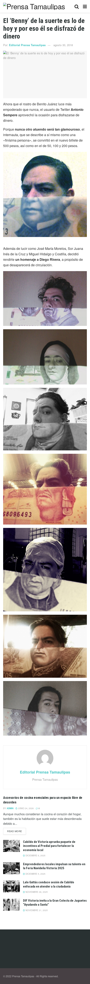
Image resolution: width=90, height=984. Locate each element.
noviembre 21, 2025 (36, 910)
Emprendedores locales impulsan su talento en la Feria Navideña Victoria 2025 (54, 866)
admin (10, 808)
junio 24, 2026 (25, 808)
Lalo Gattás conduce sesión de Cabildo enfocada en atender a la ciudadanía (48, 884)
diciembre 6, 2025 (35, 855)
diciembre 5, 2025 (35, 873)
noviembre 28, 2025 (36, 891)
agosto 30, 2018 (63, 45)
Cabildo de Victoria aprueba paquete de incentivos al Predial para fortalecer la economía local (49, 846)
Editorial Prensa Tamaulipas (27, 45)
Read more (14, 831)
